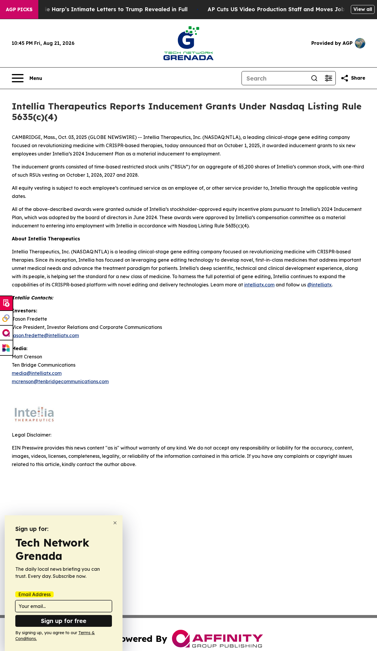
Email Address (34, 594)
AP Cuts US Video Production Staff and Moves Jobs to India (289, 9)
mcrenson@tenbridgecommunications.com (60, 381)
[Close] (115, 523)
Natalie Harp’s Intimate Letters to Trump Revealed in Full (109, 9)
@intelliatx (319, 285)
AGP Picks (19, 9)
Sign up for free (63, 620)
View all (362, 9)
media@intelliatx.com (37, 373)
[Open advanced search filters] (328, 78)
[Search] (314, 78)
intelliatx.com (259, 285)
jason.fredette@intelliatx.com (45, 335)
